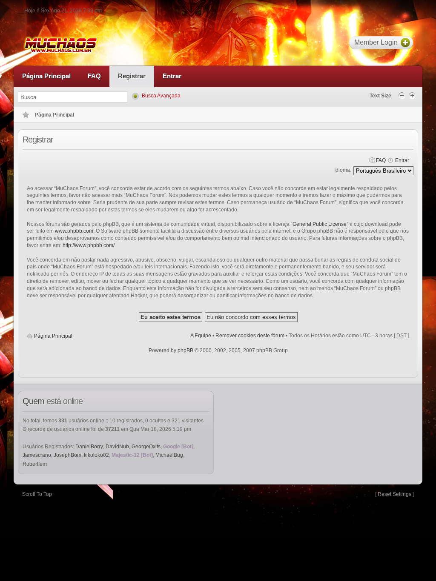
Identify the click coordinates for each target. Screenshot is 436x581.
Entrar (402, 160)
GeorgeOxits (146, 447)
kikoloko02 (96, 455)
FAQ (381, 160)
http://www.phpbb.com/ (89, 245)
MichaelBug (169, 455)
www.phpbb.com (74, 231)
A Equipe (200, 336)
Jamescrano (37, 455)
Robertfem (35, 464)
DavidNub (117, 447)
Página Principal (53, 336)
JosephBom (67, 455)
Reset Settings (394, 494)
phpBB (185, 350)
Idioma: (342, 170)
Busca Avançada (161, 96)
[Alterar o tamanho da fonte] (403, 95)
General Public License (320, 224)
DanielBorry (89, 447)
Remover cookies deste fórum (249, 336)
